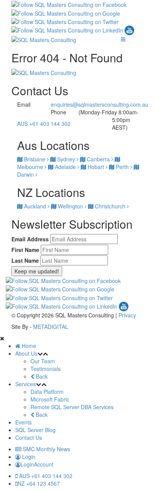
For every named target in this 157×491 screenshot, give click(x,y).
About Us (26, 353)
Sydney (66, 159)
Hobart (96, 167)
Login (28, 456)
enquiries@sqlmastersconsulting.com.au (99, 104)
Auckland (35, 206)
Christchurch (110, 206)
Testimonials (45, 368)
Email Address (30, 239)
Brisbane (34, 159)
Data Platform (47, 391)
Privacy (127, 315)
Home (28, 346)
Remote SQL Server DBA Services (72, 407)
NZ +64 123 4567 (39, 483)
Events (23, 422)
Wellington (70, 206)
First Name (25, 250)
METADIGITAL (50, 326)
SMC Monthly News (45, 449)
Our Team (42, 361)
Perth (122, 167)
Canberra (98, 159)
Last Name (25, 260)
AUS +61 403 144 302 (43, 123)
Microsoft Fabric (49, 399)
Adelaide (65, 167)
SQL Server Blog (35, 430)
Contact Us (28, 437)
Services (25, 384)
